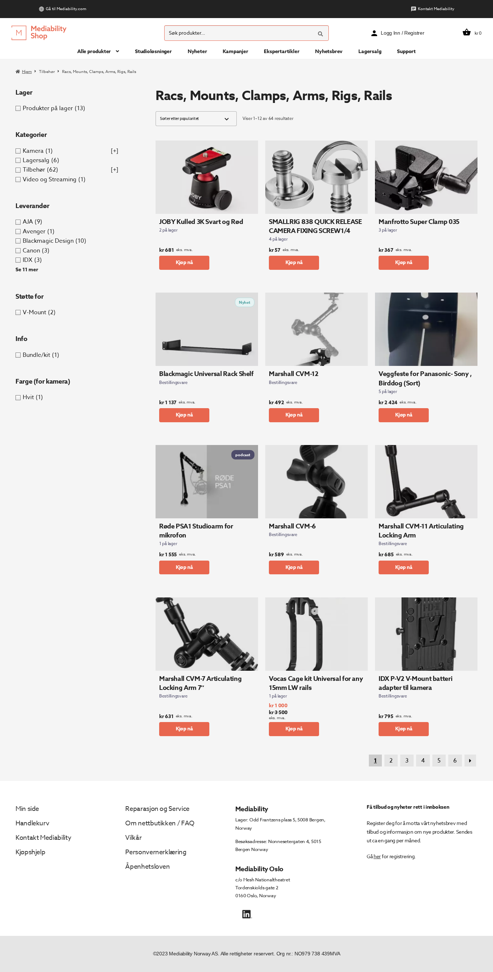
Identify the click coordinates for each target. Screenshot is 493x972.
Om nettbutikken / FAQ (159, 823)
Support (406, 51)
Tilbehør (47, 72)
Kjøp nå (184, 262)
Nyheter (197, 51)
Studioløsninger (153, 51)
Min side (27, 809)
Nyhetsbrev (329, 51)
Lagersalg (369, 51)
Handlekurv (32, 823)
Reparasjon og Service (157, 809)
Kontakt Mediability (436, 9)
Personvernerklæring (155, 852)
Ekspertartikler (281, 51)
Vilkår (133, 838)
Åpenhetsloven (147, 867)
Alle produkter (94, 51)
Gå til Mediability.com (66, 9)
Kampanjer (235, 51)
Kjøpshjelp (30, 852)
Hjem (27, 72)
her (377, 856)
